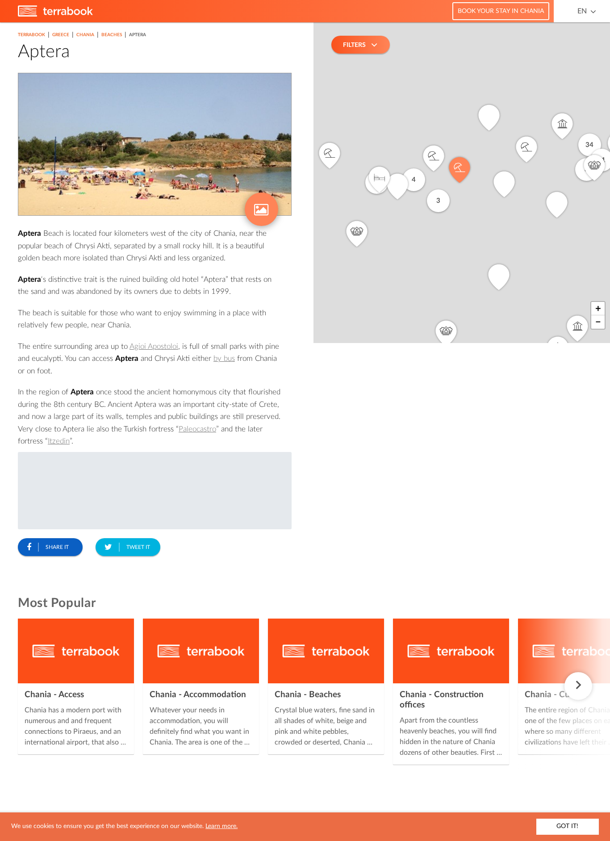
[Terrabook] (55, 15)
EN (582, 11)
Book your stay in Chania (501, 11)
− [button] (598, 322)
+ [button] (598, 309)
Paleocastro (197, 429)
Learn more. (221, 826)
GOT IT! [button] (567, 826)
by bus (224, 358)
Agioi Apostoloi (154, 346)
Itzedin (59, 441)
